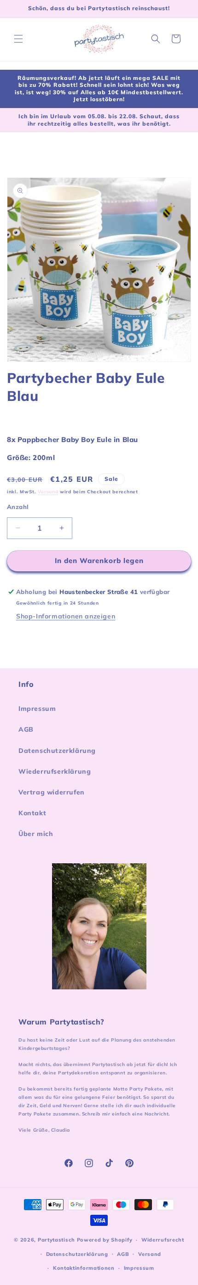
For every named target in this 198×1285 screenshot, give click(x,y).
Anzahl (18, 506)
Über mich (35, 834)
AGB (26, 729)
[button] (18, 39)
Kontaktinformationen (84, 1268)
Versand (48, 492)
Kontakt (32, 813)
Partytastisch (56, 1240)
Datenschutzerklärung (57, 750)
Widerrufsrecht (162, 1240)
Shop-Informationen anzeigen (65, 616)
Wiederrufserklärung (54, 771)
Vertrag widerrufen (51, 792)
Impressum (37, 708)
